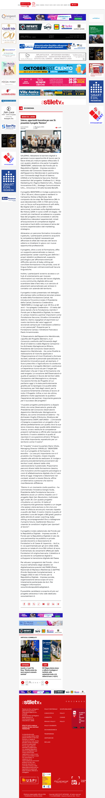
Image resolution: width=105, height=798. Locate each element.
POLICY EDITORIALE (50, 709)
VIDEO (75, 4)
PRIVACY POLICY (49, 721)
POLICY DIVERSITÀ (50, 725)
